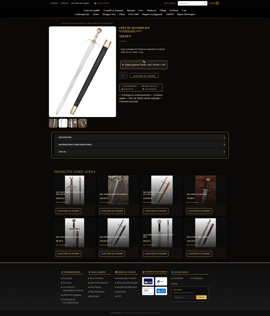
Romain (131, 10)
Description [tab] (65, 137)
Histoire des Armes (80, 3)
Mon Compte (170, 3)
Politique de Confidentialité (71, 301)
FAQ (119, 296)
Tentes (96, 14)
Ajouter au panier (144, 76)
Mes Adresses (97, 291)
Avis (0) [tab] (62, 152)
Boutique (94, 296)
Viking (163, 10)
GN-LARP (133, 14)
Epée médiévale (80, 23)
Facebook (178, 278)
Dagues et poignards (152, 14)
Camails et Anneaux (113, 10)
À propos (67, 278)
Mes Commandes (99, 282)
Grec (140, 10)
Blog (175, 283)
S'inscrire (201, 297)
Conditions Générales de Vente (73, 289)
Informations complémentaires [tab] (75, 145)
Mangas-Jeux (109, 14)
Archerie (174, 10)
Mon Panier (95, 287)
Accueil (54, 3)
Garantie (121, 291)
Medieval (151, 10)
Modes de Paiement (127, 287)
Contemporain (82, 14)
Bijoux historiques (186, 14)
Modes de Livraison (127, 278)
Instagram (197, 278)
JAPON (170, 14)
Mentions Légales (72, 294)
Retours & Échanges (127, 282)
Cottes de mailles (91, 10)
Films (122, 14)
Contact (65, 3)
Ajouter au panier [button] (68, 211)
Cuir (184, 10)
